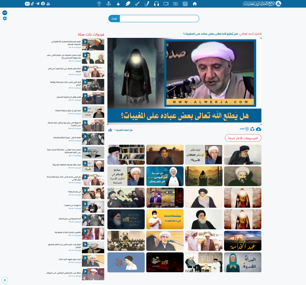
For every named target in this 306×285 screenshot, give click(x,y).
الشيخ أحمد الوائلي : (249, 33)
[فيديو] (166, 3)
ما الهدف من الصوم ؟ (72, 205)
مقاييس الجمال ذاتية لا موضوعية (68, 232)
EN (4, 12)
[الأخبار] (185, 3)
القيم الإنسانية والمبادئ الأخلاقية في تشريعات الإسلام (66, 43)
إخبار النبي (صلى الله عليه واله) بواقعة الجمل (65, 83)
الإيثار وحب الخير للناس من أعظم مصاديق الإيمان (64, 246)
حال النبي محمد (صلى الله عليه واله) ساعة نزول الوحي (64, 178)
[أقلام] (147, 3)
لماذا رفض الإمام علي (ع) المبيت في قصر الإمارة (64, 70)
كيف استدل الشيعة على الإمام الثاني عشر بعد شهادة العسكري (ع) (64, 56)
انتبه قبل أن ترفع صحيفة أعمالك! (68, 110)
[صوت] (156, 3)
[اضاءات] (99, 3)
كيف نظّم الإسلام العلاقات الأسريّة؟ (67, 164)
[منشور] (108, 3)
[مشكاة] (118, 3)
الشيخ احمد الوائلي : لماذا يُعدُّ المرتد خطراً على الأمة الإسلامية (64, 151)
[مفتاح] (137, 3)
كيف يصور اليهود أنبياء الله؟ (70, 259)
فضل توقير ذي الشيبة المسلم (69, 97)
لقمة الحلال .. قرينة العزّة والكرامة (67, 137)
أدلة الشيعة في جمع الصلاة (70, 218)
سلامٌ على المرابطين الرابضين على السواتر (64, 273)
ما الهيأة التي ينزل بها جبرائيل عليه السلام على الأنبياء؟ (64, 124)
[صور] (175, 3)
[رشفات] (127, 3)
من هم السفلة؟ (74, 191)
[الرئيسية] (194, 3)
